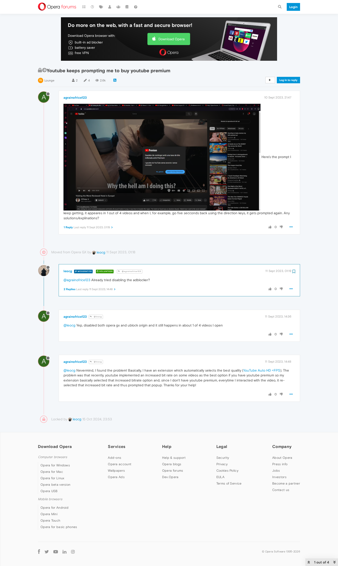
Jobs (276, 470)
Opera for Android (54, 507)
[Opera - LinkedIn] (64, 551)
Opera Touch (50, 520)
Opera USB (49, 491)
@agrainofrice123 (131, 271)
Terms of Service (229, 483)
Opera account (119, 464)
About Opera (282, 457)
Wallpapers (116, 470)
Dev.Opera (170, 477)
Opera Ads (116, 477)
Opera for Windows (55, 465)
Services (116, 446)
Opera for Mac (51, 472)
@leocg (97, 317)
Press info (279, 464)
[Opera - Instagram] (73, 551)
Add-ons (114, 457)
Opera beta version (55, 484)
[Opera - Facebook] (39, 551)
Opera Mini (48, 514)
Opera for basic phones (58, 527)
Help (166, 446)
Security (222, 457)
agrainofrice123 (75, 97)
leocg (100, 252)
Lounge (49, 80)
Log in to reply (288, 80)
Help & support (174, 457)
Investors (279, 477)
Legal (221, 446)
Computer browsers (52, 457)
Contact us (280, 490)
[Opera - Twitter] (46, 551)
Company (282, 446)
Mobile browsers (50, 499)
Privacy (222, 464)
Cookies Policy (227, 470)
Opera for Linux (52, 478)
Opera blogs (171, 464)
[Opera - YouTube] (55, 551)
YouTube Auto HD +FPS (261, 370)
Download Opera (171, 39)
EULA (220, 477)
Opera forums (172, 470)
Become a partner (286, 483)
